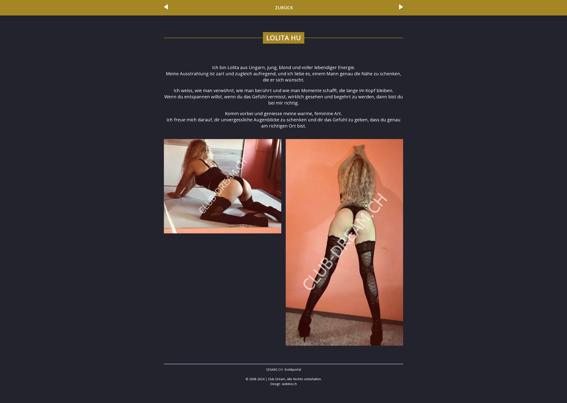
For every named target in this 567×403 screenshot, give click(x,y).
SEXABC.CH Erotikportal (283, 369)
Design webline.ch (283, 384)
